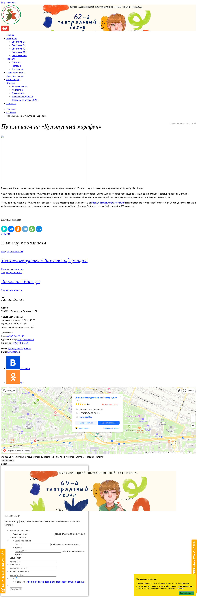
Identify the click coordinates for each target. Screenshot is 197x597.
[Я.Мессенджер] (4, 229)
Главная (10, 35)
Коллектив (17, 90)
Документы (18, 93)
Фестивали (17, 69)
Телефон (15, 564)
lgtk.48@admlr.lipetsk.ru (19, 348)
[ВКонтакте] (11, 229)
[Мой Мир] (39, 229)
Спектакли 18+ (19, 55)
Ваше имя (15, 558)
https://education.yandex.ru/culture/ (108, 202)
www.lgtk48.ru (13, 352)
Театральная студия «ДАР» (25, 100)
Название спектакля (20, 530)
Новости (10, 59)
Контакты (11, 103)
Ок (21, 383)
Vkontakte (25, 368)
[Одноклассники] (18, 229)
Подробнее (180, 589)
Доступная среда (14, 76)
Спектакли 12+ (19, 48)
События (16, 62)
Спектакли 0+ (18, 42)
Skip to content (8, 2)
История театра (19, 86)
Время (18, 547)
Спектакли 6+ (18, 45)
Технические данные (22, 96)
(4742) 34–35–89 (20, 343)
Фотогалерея (12, 79)
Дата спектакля (23, 540)
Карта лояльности (15, 72)
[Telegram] (25, 229)
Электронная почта (19, 571)
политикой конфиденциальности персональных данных (56, 582)
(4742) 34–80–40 (15, 336)
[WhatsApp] (32, 229)
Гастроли (16, 66)
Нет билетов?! (8, 460)
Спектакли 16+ (19, 52)
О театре (10, 83)
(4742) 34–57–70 (25, 339)
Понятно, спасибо (186, 593)
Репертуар (11, 38)
